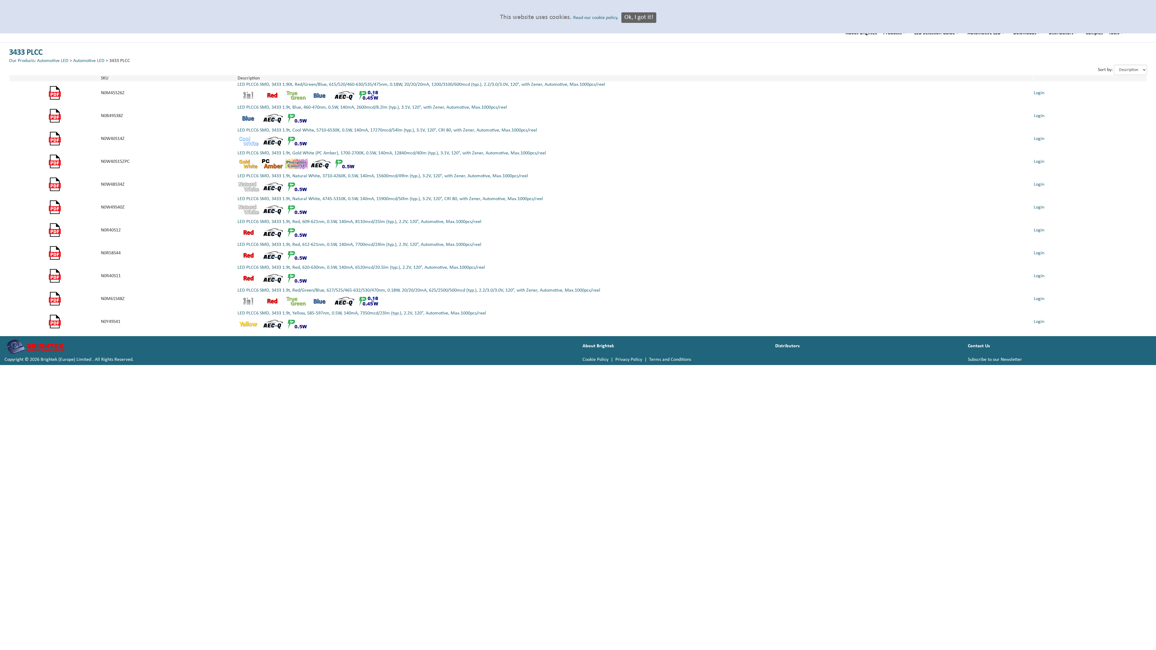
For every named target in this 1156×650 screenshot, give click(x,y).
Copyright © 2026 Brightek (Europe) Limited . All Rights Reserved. (69, 359)
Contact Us (979, 346)
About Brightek (598, 346)
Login (1039, 93)
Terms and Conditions (670, 359)
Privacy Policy (628, 359)
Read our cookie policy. (595, 17)
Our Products (22, 60)
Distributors (787, 346)
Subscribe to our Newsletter (995, 359)
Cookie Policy (595, 359)
